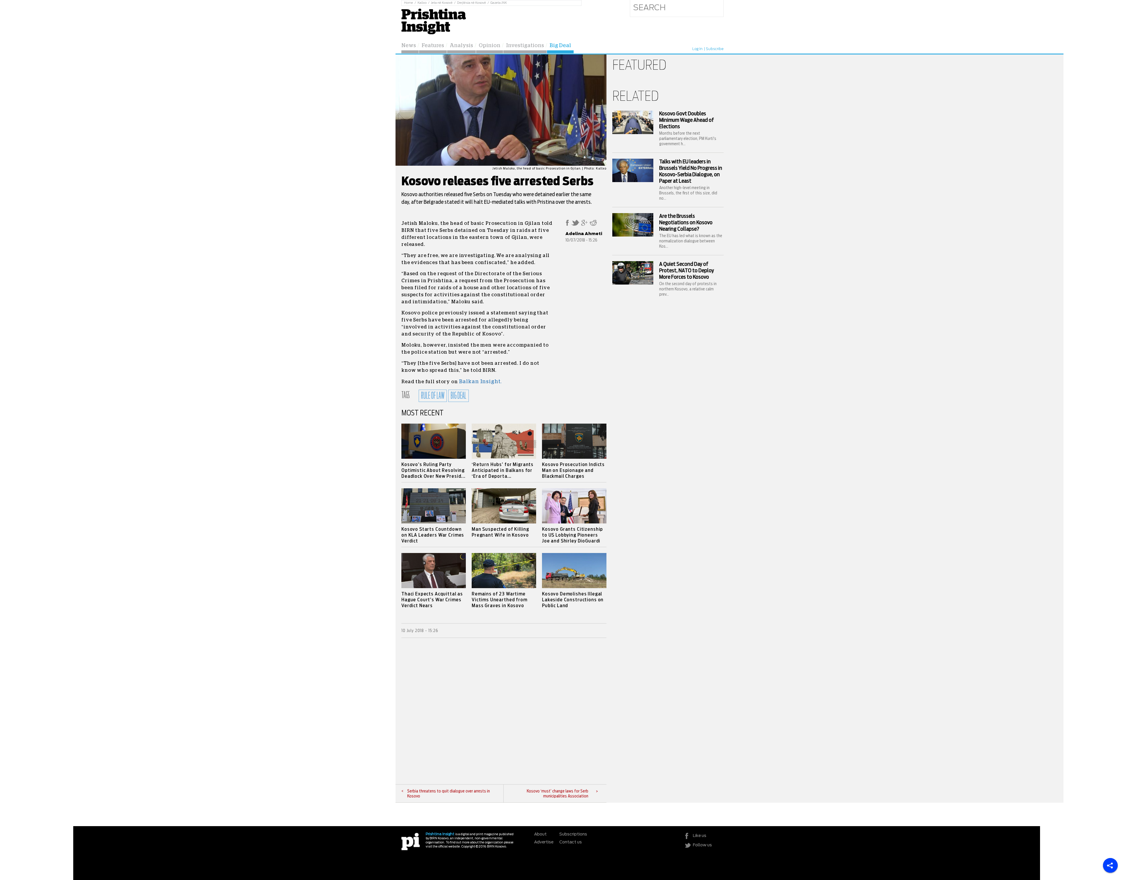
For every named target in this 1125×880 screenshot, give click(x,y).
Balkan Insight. (480, 381)
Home (408, 2)
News (408, 45)
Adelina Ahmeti (583, 234)
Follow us (702, 845)
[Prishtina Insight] (433, 20)
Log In (697, 49)
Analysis (461, 45)
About (540, 834)
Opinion (489, 45)
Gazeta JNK (498, 2)
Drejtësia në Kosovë (471, 2)
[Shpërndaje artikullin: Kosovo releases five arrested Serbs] (567, 224)
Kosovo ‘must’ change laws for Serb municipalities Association (557, 793)
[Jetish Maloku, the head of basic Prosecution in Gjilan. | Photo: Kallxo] (501, 164)
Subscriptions (573, 834)
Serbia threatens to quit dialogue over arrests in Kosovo (448, 793)
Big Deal (560, 45)
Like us (699, 836)
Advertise (543, 842)
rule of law (432, 395)
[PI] (410, 841)
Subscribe (715, 49)
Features (433, 45)
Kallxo (422, 2)
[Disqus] (503, 711)
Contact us (570, 842)
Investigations (525, 45)
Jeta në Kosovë (442, 2)
